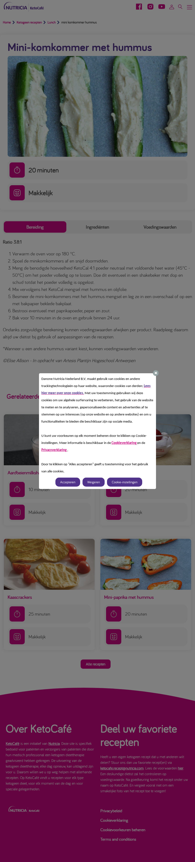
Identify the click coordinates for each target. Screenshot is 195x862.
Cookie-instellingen (124, 482)
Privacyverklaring (54, 450)
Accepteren (67, 482)
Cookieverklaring (124, 443)
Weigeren (93, 482)
